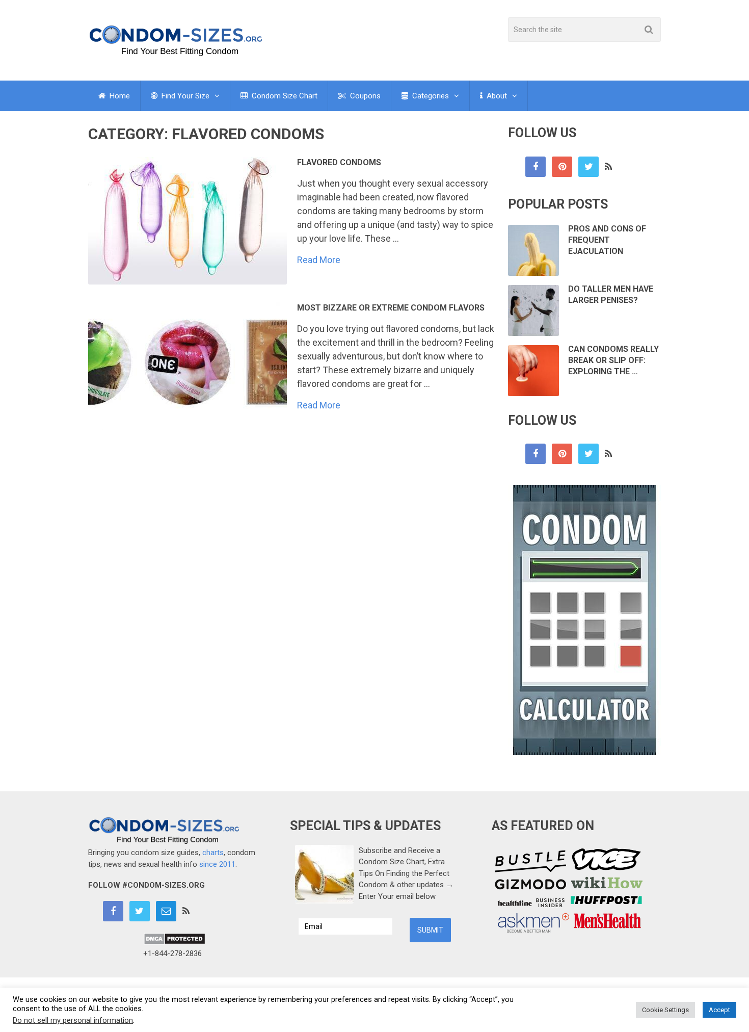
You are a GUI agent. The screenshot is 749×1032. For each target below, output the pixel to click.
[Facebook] (535, 167)
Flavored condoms (339, 162)
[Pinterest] (562, 167)
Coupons (364, 95)
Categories (429, 95)
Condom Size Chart (283, 95)
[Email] (166, 911)
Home (119, 95)
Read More (318, 260)
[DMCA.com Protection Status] (174, 942)
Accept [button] (719, 1010)
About (496, 95)
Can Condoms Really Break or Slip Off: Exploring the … (613, 360)
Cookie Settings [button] (665, 1010)
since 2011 (217, 864)
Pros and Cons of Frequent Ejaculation (607, 240)
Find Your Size (184, 95)
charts (213, 852)
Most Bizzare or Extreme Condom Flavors (391, 308)
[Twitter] (588, 167)
